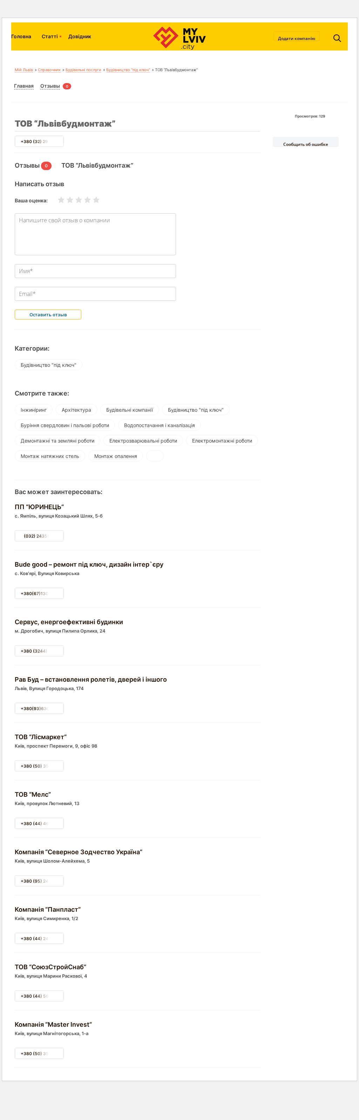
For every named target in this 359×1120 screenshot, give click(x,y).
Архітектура (76, 410)
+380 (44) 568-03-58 (44, 996)
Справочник (49, 69)
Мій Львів (24, 69)
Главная (24, 86)
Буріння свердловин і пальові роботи (65, 425)
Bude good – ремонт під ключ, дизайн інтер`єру (89, 564)
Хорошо (83, 199)
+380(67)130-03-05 (42, 593)
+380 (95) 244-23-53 (43, 881)
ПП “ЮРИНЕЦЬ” (39, 507)
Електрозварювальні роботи (143, 441)
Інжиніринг (34, 410)
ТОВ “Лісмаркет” (41, 737)
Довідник (79, 36)
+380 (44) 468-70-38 (44, 823)
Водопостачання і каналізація (159, 425)
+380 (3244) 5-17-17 (43, 651)
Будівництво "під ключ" (128, 69)
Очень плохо (56, 199)
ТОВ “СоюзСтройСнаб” (50, 967)
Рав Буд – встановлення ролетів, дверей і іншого (91, 679)
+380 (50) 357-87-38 (43, 766)
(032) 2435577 (39, 536)
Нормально (74, 199)
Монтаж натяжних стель (50, 456)
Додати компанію (296, 38)
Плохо (65, 199)
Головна (21, 36)
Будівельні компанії (129, 410)
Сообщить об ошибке (305, 144)
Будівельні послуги (83, 69)
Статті (50, 36)
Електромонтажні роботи (222, 441)
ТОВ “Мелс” (33, 794)
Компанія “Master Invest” (53, 1024)
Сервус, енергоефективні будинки (69, 622)
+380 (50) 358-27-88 (43, 1053)
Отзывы (50, 86)
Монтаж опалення (115, 456)
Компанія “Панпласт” (48, 909)
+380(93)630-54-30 (43, 708)
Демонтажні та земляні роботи (57, 441)
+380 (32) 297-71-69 (43, 141)
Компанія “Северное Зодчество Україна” (78, 852)
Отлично (92, 199)
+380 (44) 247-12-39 (43, 938)
